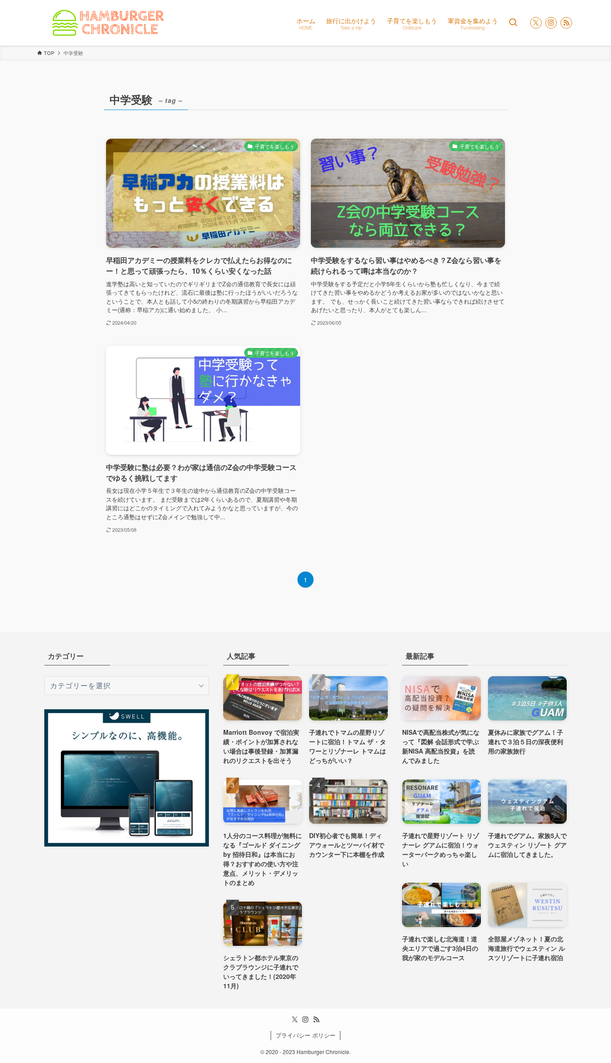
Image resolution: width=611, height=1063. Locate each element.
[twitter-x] (536, 23)
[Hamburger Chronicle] (107, 22)
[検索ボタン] (513, 23)
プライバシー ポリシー (305, 1035)
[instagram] (551, 23)
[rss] (566, 23)
